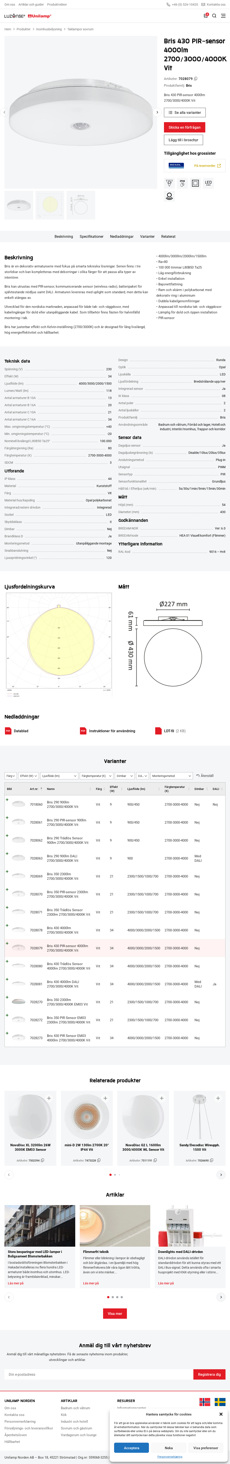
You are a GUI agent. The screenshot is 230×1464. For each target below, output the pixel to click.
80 (110, 448)
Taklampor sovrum (80, 29)
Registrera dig (209, 1374)
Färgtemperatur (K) (175, 789)
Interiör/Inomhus (184, 429)
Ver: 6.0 (220, 528)
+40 (109, 426)
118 (109, 390)
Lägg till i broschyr (183, 139)
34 (110, 376)
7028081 (36, 984)
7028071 (36, 912)
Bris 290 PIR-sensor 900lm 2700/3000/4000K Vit (66, 822)
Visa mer (115, 1313)
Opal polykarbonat (99, 500)
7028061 (36, 822)
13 (110, 398)
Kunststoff (104, 486)
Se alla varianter (188, 112)
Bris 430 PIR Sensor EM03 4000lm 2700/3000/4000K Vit (68, 1037)
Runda (221, 360)
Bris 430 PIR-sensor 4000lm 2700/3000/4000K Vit (67, 948)
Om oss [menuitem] (9, 4)
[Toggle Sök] (214, 15)
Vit (110, 493)
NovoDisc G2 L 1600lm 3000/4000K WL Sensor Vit (143, 1147)
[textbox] (11, 776)
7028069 (36, 876)
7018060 (36, 804)
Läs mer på (16, 1283)
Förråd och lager (199, 424)
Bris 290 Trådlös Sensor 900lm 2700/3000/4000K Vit (67, 840)
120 (109, 558)
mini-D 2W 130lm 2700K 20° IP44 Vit (87, 1147)
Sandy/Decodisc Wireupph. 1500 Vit (199, 1147)
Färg (99, 789)
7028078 (36, 930)
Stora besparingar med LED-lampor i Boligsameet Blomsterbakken (35, 1253)
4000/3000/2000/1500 (95, 383)
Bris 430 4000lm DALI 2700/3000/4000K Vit (63, 983)
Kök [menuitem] (64, 1414)
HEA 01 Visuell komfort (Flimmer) (202, 535)
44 (110, 478)
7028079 (36, 948)
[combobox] (10, 775)
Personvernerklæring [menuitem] (19, 1421)
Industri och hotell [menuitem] (74, 1421)
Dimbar (199, 789)
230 (109, 369)
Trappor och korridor (211, 429)
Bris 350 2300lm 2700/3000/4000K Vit (62, 876)
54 (224, 505)
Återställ (207, 775)
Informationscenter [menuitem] (131, 1408)
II (111, 522)
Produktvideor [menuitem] (57, 4)
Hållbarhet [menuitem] (12, 1441)
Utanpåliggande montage (94, 543)
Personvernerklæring (169, 1456)
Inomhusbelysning (49, 29)
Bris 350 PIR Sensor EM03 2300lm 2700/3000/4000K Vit (68, 1019)
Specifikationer (91, 236)
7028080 (36, 966)
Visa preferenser (205, 1448)
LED (109, 514)
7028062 (36, 840)
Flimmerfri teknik (96, 1251)
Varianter (147, 236)
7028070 (36, 894)
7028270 (36, 1002)
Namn (51, 789)
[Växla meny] (223, 15)
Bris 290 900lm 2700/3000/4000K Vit (62, 804)
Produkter (24, 29)
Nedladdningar (121, 236)
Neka (169, 1448)
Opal (222, 367)
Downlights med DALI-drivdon (180, 1251)
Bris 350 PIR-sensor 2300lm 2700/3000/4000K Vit (67, 894)
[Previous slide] (4, 112)
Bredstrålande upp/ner (210, 381)
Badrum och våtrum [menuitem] (75, 1408)
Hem (7, 29)
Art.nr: (34, 789)
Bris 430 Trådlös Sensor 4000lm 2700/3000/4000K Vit (68, 965)
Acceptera (131, 1448)
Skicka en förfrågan (185, 127)
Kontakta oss (216, 4)
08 (224, 396)
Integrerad (104, 507)
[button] (221, 1414)
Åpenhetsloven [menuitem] (15, 1435)
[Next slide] (157, 112)
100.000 (106, 441)
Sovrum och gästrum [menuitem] (76, 1428)
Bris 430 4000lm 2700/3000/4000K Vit (62, 930)
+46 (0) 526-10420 (185, 4)
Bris (189, 85)
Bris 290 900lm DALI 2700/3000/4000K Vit (62, 858)
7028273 (36, 1038)
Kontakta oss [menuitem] (14, 1414)
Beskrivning (64, 236)
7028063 (36, 858)
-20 (109, 434)
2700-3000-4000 (100, 455)
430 (223, 512)
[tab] (110, 1175)
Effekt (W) (114, 789)
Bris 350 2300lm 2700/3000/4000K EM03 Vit (67, 1001)
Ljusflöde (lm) (136, 789)
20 (110, 405)
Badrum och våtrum (172, 424)
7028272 (36, 1020)
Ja (110, 536)
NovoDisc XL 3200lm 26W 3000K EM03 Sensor (30, 1147)
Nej (109, 529)
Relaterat (168, 236)
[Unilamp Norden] (27, 15)
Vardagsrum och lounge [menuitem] (79, 1435)
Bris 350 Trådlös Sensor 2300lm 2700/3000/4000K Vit (68, 912)
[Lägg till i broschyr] (49, 1098)
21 (110, 412)
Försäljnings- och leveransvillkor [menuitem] (28, 1428)
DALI (216, 789)
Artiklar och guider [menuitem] (31, 4)
